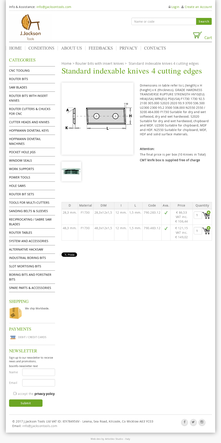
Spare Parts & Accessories (30, 288)
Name (13, 372)
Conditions (41, 48)
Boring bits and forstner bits (30, 277)
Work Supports (21, 169)
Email (13, 383)
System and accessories (28, 241)
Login (174, 7)
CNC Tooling (19, 70)
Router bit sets (21, 194)
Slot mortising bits (25, 266)
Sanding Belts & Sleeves (28, 211)
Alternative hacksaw (26, 249)
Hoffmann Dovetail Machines (25, 141)
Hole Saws (17, 186)
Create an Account (198, 7)
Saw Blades (18, 87)
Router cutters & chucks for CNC (30, 111)
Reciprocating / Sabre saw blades (30, 221)
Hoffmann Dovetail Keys (29, 130)
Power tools (19, 177)
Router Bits (18, 79)
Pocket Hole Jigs (22, 152)
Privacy (128, 48)
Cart (207, 37)
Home (15, 48)
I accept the (35, 394)
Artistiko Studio (114, 438)
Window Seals (20, 160)
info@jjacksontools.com (53, 7)
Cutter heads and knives (29, 122)
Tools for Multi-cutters (29, 202)
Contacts (155, 48)
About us (71, 48)
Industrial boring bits (27, 258)
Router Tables (20, 232)
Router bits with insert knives (28, 98)
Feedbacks (101, 48)
